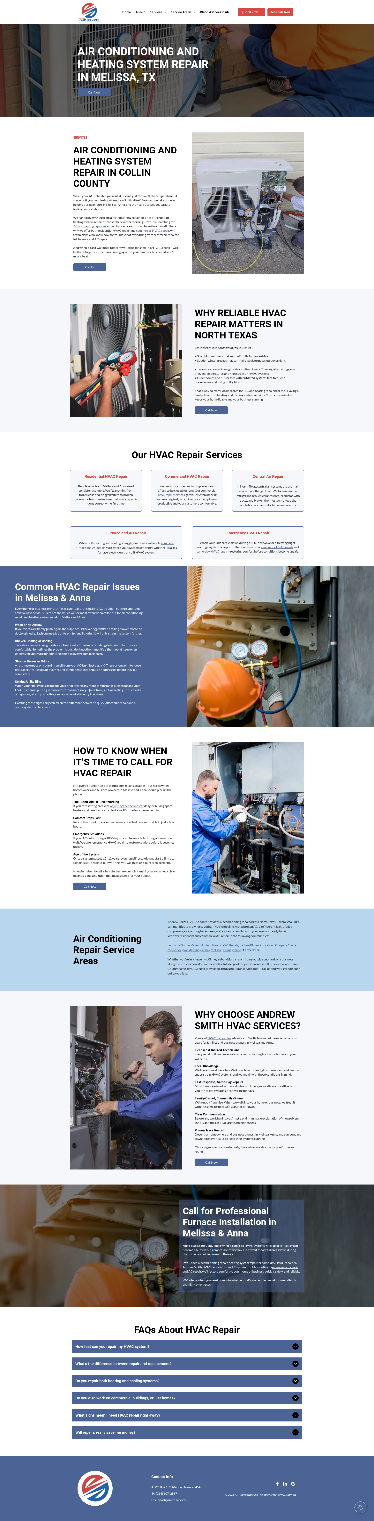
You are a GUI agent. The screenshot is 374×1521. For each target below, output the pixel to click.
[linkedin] (285, 1484)
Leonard (173, 945)
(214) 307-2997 (166, 1493)
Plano (237, 950)
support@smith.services (170, 1500)
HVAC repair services (170, 495)
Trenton (217, 945)
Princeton (266, 945)
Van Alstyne (191, 950)
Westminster (201, 945)
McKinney (174, 950)
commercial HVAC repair (152, 230)
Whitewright (233, 945)
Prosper (280, 945)
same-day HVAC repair (212, 551)
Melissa (216, 950)
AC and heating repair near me (93, 226)
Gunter (185, 945)
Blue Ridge (250, 945)
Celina (227, 950)
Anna (205, 950)
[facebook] (277, 1484)
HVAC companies (219, 1038)
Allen (291, 945)
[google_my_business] (293, 1484)
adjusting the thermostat (127, 806)
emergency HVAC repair (277, 547)
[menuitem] (126, 12)
